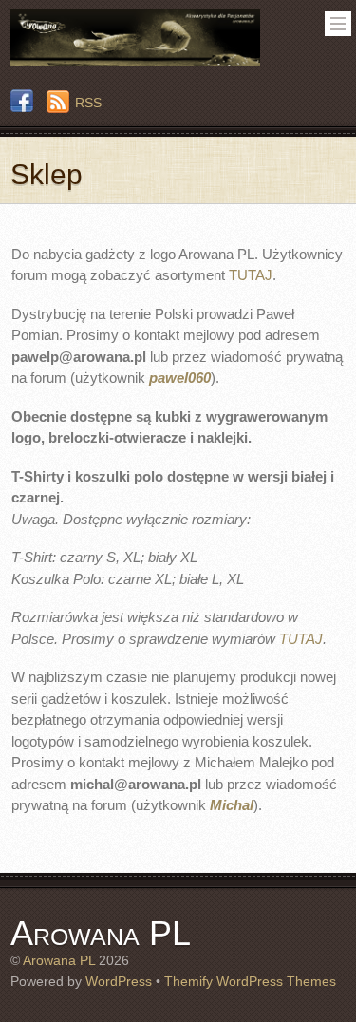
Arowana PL (59, 961)
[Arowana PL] (134, 59)
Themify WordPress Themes (250, 982)
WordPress (118, 982)
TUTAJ (250, 275)
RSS (88, 102)
